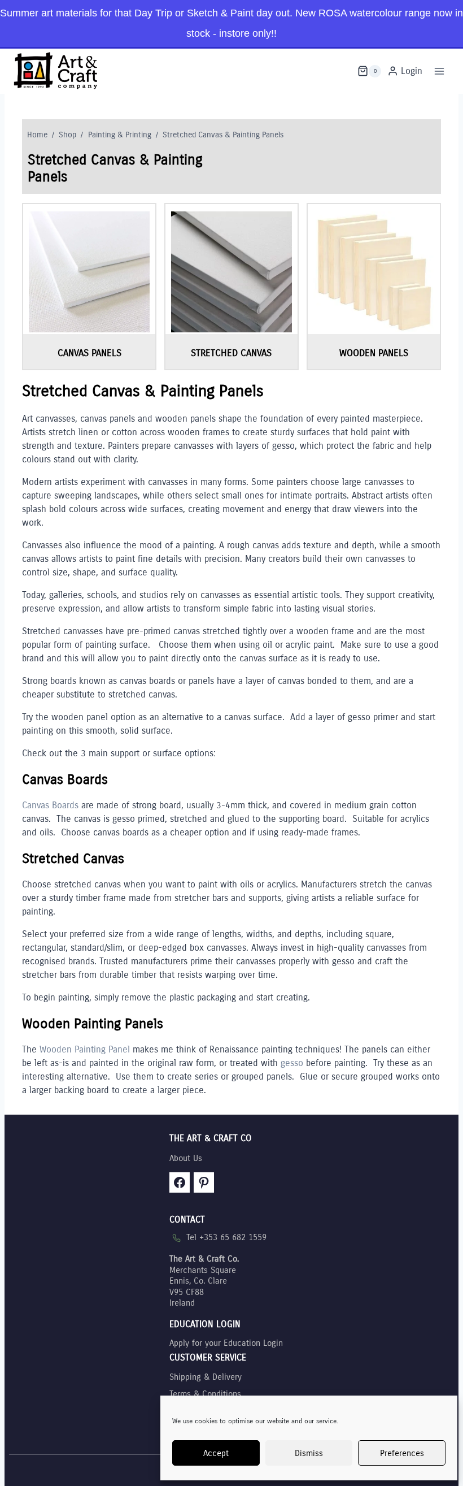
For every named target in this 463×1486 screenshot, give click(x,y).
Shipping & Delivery (205, 1377)
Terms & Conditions (205, 1394)
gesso (292, 1063)
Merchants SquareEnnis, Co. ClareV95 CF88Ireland (204, 1281)
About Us (185, 1158)
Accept (216, 1453)
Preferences (402, 1453)
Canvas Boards (50, 805)
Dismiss (309, 1453)
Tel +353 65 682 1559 (226, 1237)
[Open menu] (439, 71)
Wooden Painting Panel (85, 1049)
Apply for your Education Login (226, 1343)
